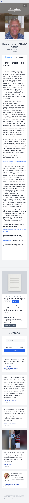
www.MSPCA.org (7, 240)
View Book (7, 302)
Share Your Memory (10, 325)
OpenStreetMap (16, 498)
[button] (14, 440)
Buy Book (15, 302)
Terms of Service (18, 496)
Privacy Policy (10, 496)
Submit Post (14, 350)
